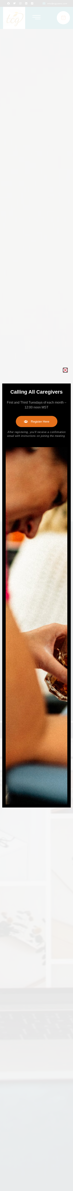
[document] (36, 595)
